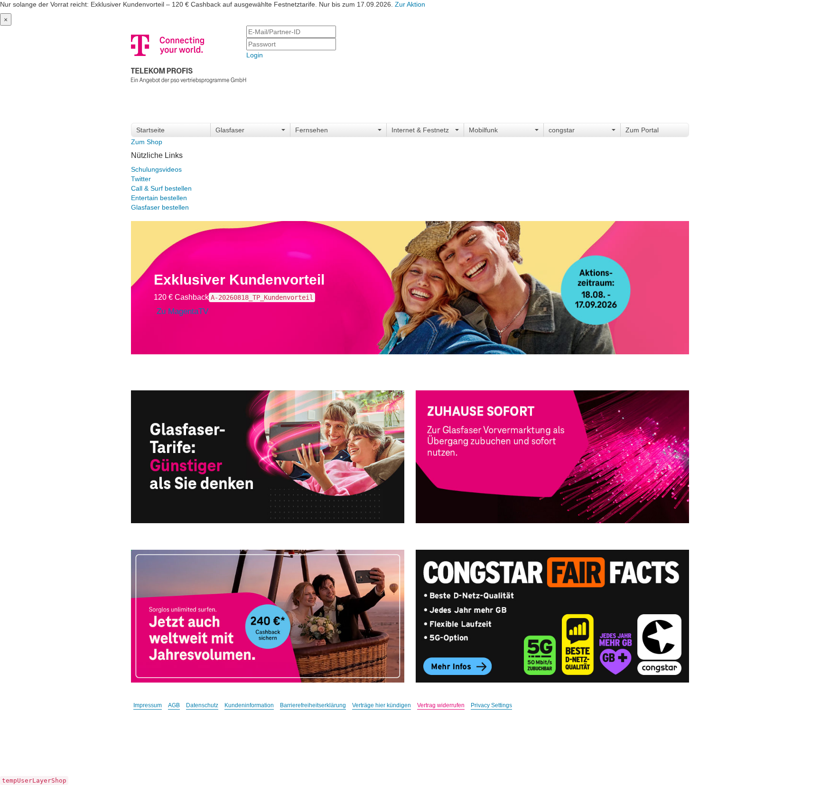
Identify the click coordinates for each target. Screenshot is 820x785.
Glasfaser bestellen (160, 207)
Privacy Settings (491, 705)
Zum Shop (146, 142)
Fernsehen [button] (311, 130)
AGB (174, 705)
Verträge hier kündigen (381, 705)
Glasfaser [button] (229, 130)
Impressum (147, 705)
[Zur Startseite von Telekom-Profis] (188, 57)
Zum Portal (642, 130)
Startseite (150, 130)
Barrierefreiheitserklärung (313, 705)
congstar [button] (562, 130)
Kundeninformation (249, 705)
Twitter (141, 179)
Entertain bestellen (159, 198)
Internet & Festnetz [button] (420, 130)
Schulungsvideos (156, 169)
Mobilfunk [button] (483, 130)
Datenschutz (202, 705)
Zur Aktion (410, 4)
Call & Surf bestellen (161, 188)
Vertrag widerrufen (441, 705)
